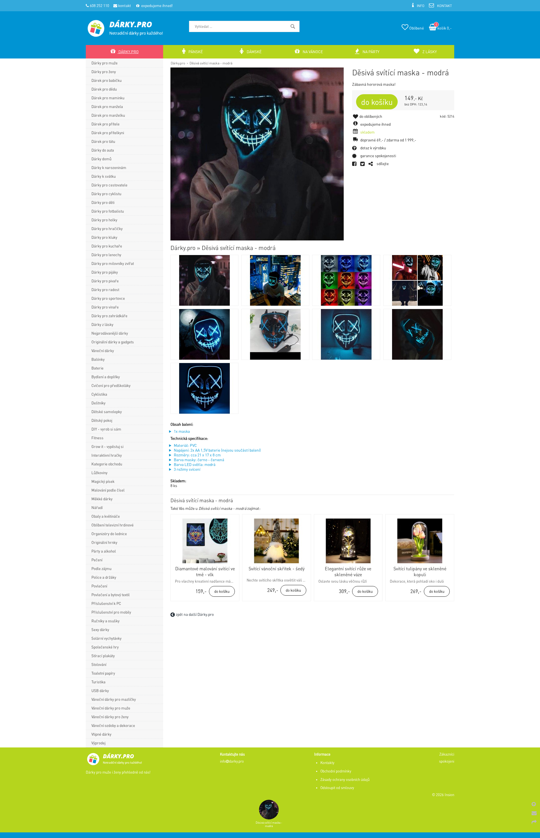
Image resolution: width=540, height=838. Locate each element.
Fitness (97, 437)
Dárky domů (101, 158)
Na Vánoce (312, 51)
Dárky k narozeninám (108, 167)
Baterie (97, 368)
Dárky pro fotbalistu (107, 211)
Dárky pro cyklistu (106, 193)
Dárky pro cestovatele (109, 185)
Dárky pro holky (104, 219)
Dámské (254, 51)
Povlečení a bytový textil (110, 594)
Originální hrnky (104, 542)
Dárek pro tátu (103, 141)
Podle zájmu (101, 568)
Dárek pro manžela (107, 106)
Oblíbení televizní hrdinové (112, 524)
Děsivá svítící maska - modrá (211, 63)
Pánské (195, 51)
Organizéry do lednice (109, 533)
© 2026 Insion (443, 794)
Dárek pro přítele (105, 123)
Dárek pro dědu (104, 89)
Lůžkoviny (99, 472)
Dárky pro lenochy (106, 254)
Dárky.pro (178, 63)
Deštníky (98, 402)
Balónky (98, 359)
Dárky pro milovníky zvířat (112, 263)
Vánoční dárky (102, 350)
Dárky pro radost (105, 289)
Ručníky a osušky (105, 620)
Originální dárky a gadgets (112, 341)
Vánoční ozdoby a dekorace (113, 725)
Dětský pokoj (101, 420)
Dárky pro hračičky (107, 228)
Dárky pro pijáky (104, 272)
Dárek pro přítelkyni (107, 132)
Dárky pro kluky (104, 237)
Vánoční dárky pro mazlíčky (113, 699)
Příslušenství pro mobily (111, 612)
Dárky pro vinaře (105, 307)
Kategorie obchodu (106, 463)
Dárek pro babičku (106, 80)
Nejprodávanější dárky (109, 333)
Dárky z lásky (102, 324)
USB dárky (100, 690)
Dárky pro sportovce (108, 298)
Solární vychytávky (106, 638)
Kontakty (327, 762)
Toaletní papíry (103, 673)
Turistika (98, 681)
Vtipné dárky (101, 734)
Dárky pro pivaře (105, 280)
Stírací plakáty (103, 655)
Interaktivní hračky (106, 455)
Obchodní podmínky (335, 771)
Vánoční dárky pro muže (110, 708)
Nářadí (97, 507)
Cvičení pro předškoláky (110, 385)
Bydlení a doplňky (105, 376)
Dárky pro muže (104, 62)
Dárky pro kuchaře (106, 246)
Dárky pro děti (102, 202)
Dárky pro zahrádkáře (109, 315)
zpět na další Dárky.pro (194, 614)
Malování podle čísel (108, 490)
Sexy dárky (100, 629)
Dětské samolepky (106, 411)
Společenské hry (105, 647)
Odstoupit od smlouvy (337, 787)
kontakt (124, 5)
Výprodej (98, 742)
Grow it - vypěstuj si (107, 446)
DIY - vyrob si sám (106, 429)
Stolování (98, 664)
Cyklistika (99, 394)
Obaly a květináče (105, 516)
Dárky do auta (102, 150)
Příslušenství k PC (106, 603)
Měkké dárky (101, 498)
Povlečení (99, 586)
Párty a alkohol (103, 551)
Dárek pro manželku (108, 115)
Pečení (96, 559)
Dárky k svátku (103, 176)
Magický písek (102, 481)
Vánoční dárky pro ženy (110, 716)
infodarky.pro (232, 761)
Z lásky (429, 51)
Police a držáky (103, 577)
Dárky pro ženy (103, 71)
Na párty (370, 51)
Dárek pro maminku (107, 97)
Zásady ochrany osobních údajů (345, 779)
